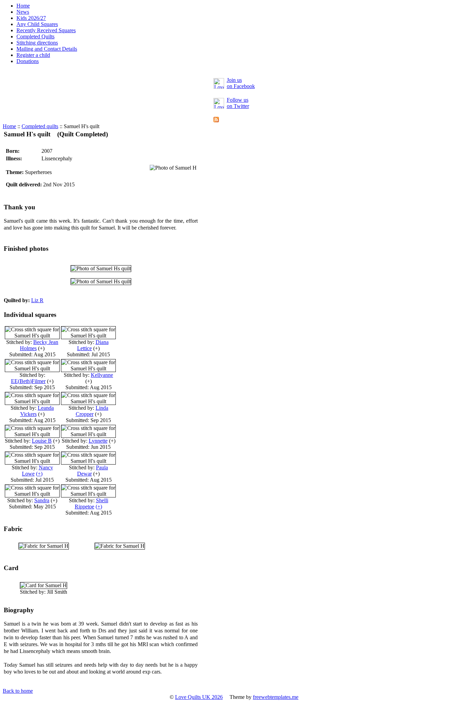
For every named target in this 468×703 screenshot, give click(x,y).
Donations (27, 61)
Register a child (33, 55)
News (22, 12)
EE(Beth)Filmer (28, 381)
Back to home (18, 691)
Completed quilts (40, 126)
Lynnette (98, 441)
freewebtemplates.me (275, 697)
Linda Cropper (92, 411)
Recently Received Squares (46, 30)
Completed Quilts (35, 36)
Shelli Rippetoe (91, 503)
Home (23, 6)
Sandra (41, 500)
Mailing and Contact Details (46, 49)
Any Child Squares (37, 24)
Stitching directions (37, 43)
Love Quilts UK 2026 (199, 697)
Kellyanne (102, 375)
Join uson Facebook (241, 83)
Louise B (42, 441)
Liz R (37, 300)
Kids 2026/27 (31, 18)
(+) (39, 474)
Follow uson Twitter (238, 103)
